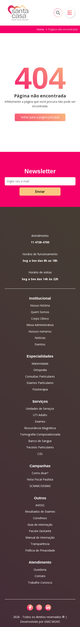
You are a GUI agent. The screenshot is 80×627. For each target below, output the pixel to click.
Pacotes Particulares (40, 447)
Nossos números (40, 331)
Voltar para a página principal (40, 117)
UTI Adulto (40, 415)
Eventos (40, 344)
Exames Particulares (40, 383)
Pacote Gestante (40, 531)
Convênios (40, 518)
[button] (70, 13)
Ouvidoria (40, 570)
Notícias (40, 338)
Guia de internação (40, 525)
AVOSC (40, 505)
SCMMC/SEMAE (40, 486)
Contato (40, 576)
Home (40, 29)
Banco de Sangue (40, 441)
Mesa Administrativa (40, 325)
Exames (40, 421)
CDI (40, 454)
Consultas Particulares (40, 376)
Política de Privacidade (40, 550)
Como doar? (40, 473)
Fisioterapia (40, 389)
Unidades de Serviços (40, 408)
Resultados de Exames (40, 511)
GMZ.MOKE (52, 622)
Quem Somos (40, 312)
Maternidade (40, 363)
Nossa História (40, 305)
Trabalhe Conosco (40, 582)
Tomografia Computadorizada (40, 434)
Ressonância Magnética (40, 428)
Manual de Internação (40, 537)
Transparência (40, 544)
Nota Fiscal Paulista (40, 479)
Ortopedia (40, 370)
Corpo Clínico (40, 318)
